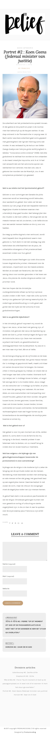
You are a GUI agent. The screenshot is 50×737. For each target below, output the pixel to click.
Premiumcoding (30, 732)
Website (6, 588)
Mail (8, 576)
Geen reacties (24, 72)
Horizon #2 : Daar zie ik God (25, 695)
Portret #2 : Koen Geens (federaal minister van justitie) (25, 56)
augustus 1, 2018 (24, 65)
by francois (24, 68)
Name (9, 564)
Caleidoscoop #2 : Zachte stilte (25, 672)
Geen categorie (25, 48)
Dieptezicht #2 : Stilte (25, 676)
